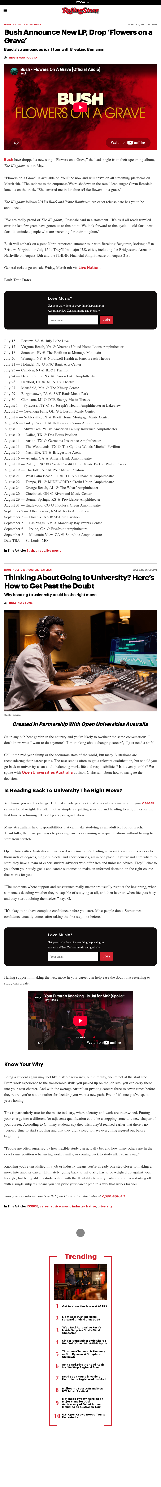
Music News (33, 24)
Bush (8, 159)
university (105, 1206)
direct (40, 550)
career (148, 803)
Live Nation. (90, 268)
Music (18, 24)
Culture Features (40, 570)
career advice (50, 1206)
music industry (73, 1206)
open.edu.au (113, 1196)
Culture (19, 570)
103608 (32, 1206)
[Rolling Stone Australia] (80, 12)
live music (53, 550)
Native (91, 1206)
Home (8, 24)
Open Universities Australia (47, 772)
